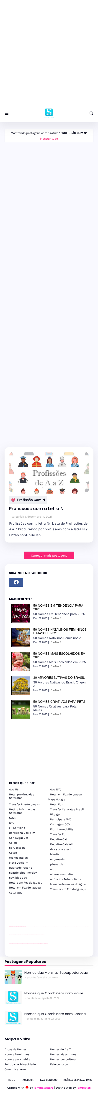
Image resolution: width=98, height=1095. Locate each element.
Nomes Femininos (17, 1054)
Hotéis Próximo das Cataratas (22, 811)
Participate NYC (60, 819)
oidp (53, 869)
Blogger (55, 814)
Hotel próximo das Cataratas (21, 796)
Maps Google (56, 799)
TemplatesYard (44, 1087)
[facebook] (16, 582)
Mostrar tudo (49, 138)
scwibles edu (18, 877)
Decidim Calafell (61, 844)
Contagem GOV (60, 824)
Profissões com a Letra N (36, 508)
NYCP (12, 822)
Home (11, 1079)
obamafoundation (62, 874)
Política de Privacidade (20, 1064)
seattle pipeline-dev (23, 872)
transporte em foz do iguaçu (69, 884)
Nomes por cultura (63, 1059)
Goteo (13, 852)
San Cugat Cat (18, 837)
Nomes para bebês (17, 1059)
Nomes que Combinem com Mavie (53, 993)
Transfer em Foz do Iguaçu (68, 889)
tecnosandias (18, 857)
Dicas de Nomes (16, 1049)
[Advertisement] (49, 55)
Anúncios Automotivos (65, 879)
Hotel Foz (56, 804)
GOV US (14, 789)
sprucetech (17, 847)
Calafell (14, 842)
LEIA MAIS (55, 618)
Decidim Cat (58, 839)
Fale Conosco (48, 1079)
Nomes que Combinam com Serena (55, 1013)
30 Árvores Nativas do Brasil (59, 677)
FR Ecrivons (17, 827)
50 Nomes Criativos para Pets (59, 701)
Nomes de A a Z (60, 1049)
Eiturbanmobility (61, 829)
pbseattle (56, 864)
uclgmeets (57, 859)
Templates (83, 1087)
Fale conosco (59, 1064)
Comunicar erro (15, 1069)
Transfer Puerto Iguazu (24, 804)
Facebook (27, 1079)
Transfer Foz (58, 834)
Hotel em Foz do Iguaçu (66, 794)
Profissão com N (31, 500)
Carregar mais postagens (49, 555)
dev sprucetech (61, 849)
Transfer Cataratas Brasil (67, 809)
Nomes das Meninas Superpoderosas (56, 972)
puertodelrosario (20, 867)
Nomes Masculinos (63, 1054)
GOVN (12, 817)
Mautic (55, 854)
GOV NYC (56, 789)
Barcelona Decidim (22, 832)
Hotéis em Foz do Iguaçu (25, 882)
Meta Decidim (18, 862)
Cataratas (15, 892)
